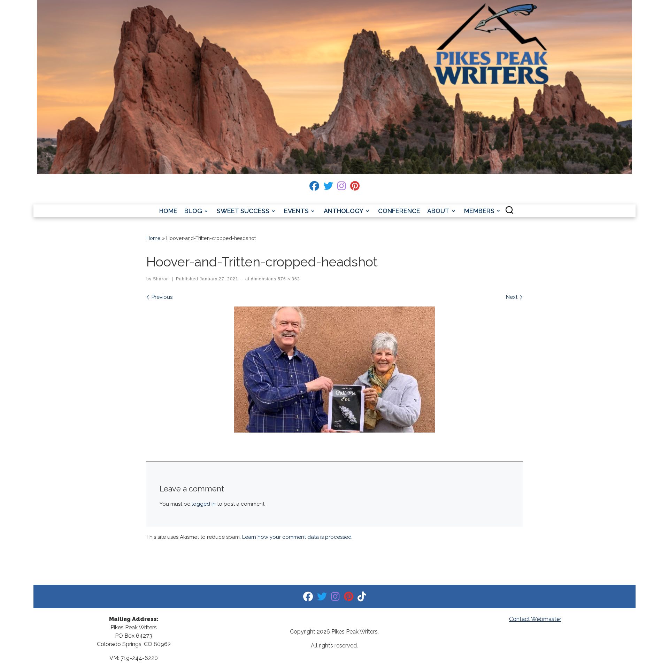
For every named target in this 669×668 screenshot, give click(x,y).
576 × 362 (288, 279)
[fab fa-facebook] (314, 187)
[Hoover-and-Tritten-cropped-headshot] (334, 369)
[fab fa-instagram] (341, 187)
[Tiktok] (361, 598)
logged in (204, 504)
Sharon (161, 279)
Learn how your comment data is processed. (297, 537)
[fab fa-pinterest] (355, 187)
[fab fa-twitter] (328, 187)
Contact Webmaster (535, 619)
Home (153, 238)
